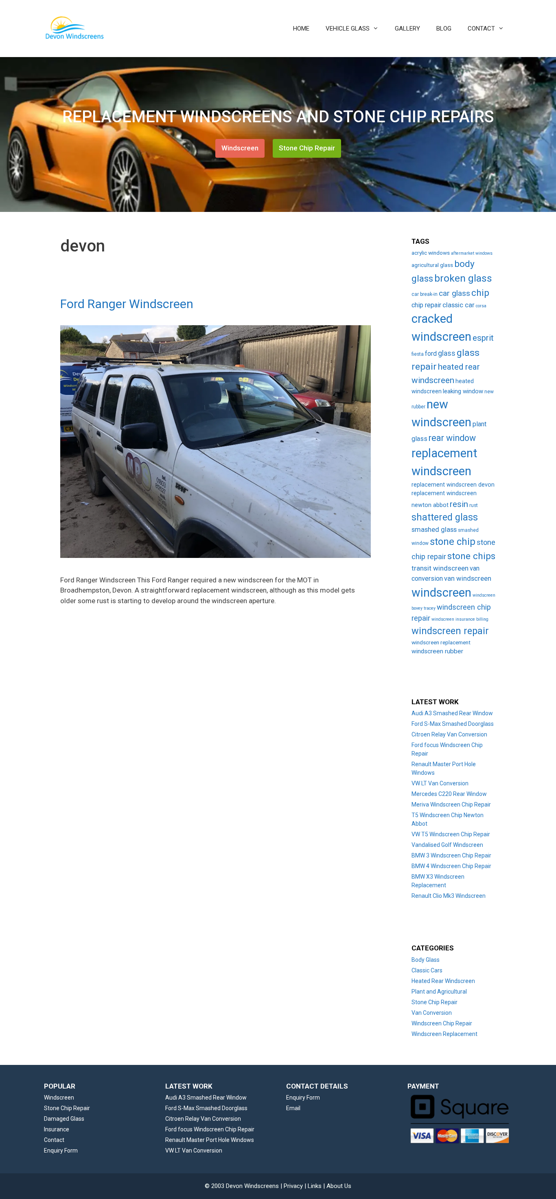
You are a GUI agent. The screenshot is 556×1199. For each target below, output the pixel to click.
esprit (483, 338)
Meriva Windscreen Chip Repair (451, 804)
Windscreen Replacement (444, 1034)
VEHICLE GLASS (348, 28)
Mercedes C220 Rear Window (449, 794)
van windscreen (467, 578)
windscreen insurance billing (459, 619)
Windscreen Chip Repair (442, 1023)
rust (473, 505)
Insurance (56, 1129)
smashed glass (434, 529)
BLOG (443, 28)
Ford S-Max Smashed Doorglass (453, 724)
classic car (458, 305)
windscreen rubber (437, 651)
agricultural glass (432, 265)
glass (446, 353)
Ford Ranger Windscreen (126, 304)
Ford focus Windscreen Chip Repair (209, 1129)
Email (293, 1108)
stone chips (471, 556)
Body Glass (426, 960)
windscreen (441, 593)
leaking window (463, 391)
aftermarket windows (472, 253)
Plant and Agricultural (439, 991)
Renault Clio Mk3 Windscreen (449, 896)
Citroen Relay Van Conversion (449, 734)
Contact (54, 1140)
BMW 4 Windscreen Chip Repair (451, 866)
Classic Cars (427, 970)
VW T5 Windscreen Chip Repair (451, 834)
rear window (452, 438)
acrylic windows (431, 252)
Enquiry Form (61, 1150)
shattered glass (445, 517)
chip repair (426, 305)
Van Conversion (432, 1012)
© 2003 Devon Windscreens (242, 1186)
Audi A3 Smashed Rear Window (452, 713)
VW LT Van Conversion (440, 783)
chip (480, 292)
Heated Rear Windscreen (443, 981)
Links (315, 1186)
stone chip (452, 541)
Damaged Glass (64, 1118)
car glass (454, 293)
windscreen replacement (441, 642)
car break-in (425, 294)
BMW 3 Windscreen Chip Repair (451, 855)
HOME (301, 28)
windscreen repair (450, 631)
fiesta (418, 354)
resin (459, 504)
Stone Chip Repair (307, 148)
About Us (338, 1186)
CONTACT (481, 28)
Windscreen (239, 148)
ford (431, 353)
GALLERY (407, 28)
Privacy (293, 1186)
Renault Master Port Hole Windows (209, 1140)
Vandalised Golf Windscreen (447, 845)
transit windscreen (440, 568)
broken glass (463, 278)
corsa (481, 306)
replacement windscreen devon (453, 484)
